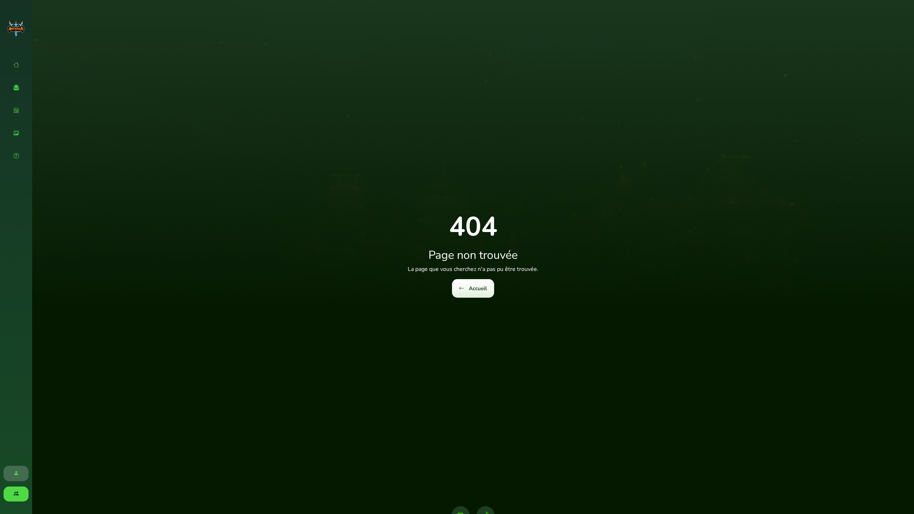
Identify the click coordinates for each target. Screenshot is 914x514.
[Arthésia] (16, 28)
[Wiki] (16, 156)
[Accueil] (16, 65)
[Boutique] (16, 110)
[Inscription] (16, 494)
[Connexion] (16, 473)
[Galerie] (16, 133)
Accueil (477, 288)
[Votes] (16, 87)
